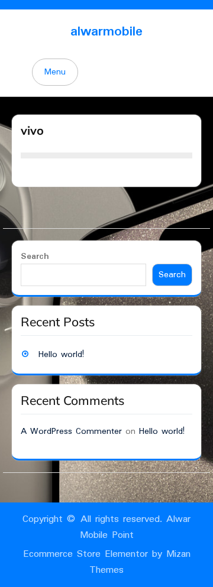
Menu (55, 72)
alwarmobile (106, 32)
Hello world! (61, 355)
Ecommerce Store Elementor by (107, 562)
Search (35, 256)
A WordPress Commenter (71, 431)
